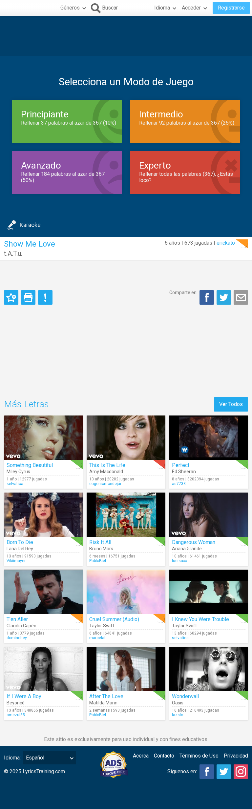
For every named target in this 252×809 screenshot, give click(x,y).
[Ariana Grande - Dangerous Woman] (208, 515)
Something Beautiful (30, 465)
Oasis (177, 702)
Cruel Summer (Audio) (114, 619)
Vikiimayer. (16, 560)
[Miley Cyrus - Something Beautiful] (43, 437)
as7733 (179, 483)
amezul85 (16, 715)
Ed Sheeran (184, 471)
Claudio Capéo (21, 625)
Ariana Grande (187, 548)
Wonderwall (185, 696)
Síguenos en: (182, 771)
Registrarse (231, 8)
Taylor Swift (101, 625)
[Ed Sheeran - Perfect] (208, 437)
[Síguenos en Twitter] (224, 771)
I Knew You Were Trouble (200, 619)
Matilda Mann (103, 702)
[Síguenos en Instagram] (241, 771)
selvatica (15, 483)
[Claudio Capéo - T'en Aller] (43, 592)
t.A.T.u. (13, 253)
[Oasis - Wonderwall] (208, 669)
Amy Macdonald (106, 471)
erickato (226, 243)
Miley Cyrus (18, 471)
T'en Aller (17, 619)
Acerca (141, 756)
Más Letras (26, 404)
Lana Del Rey (20, 548)
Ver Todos (231, 404)
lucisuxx (179, 560)
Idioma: (12, 758)
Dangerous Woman (193, 542)
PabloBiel (97, 560)
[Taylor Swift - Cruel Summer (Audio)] (126, 592)
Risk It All (100, 542)
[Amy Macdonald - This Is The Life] (126, 437)
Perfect (180, 465)
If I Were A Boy (24, 696)
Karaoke (30, 224)
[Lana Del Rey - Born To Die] (43, 515)
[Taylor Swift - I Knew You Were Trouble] (208, 592)
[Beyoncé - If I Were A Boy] (43, 669)
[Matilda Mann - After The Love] (126, 669)
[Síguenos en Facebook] (207, 771)
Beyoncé (16, 702)
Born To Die (20, 542)
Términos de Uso (199, 756)
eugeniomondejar (105, 483)
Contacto (164, 756)
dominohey (17, 638)
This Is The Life (107, 465)
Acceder (191, 8)
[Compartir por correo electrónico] (241, 297)
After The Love (106, 696)
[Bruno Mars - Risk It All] (126, 515)
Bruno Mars (101, 548)
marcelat (97, 638)
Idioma (162, 8)
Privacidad (236, 756)
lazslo (177, 715)
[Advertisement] (126, 36)
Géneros (70, 8)
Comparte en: (183, 292)
